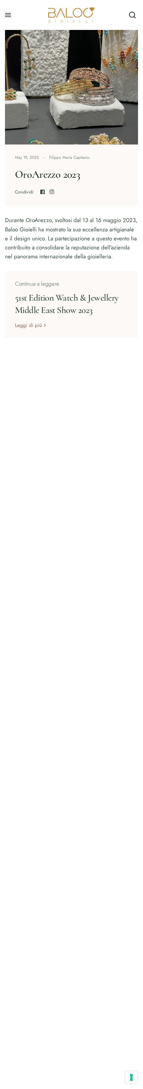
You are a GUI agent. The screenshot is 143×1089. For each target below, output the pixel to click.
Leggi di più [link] (28, 325)
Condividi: (25, 192)
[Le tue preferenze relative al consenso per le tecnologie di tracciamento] (131, 1077)
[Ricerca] (132, 15)
